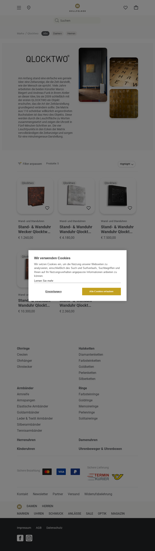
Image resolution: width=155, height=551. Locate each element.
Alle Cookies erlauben (101, 291)
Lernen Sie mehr (43, 280)
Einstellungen (53, 291)
